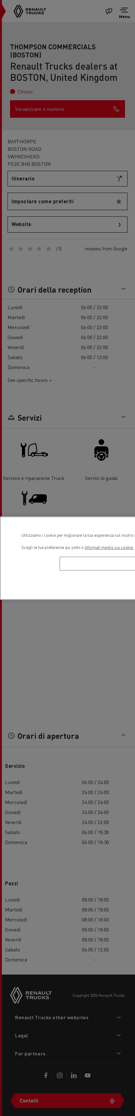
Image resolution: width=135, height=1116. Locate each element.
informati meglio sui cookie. (109, 547)
